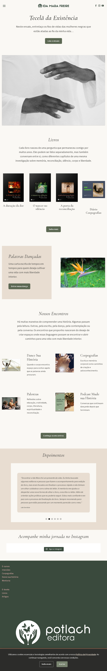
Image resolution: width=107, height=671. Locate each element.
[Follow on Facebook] (96, 6)
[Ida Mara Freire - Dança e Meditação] (53, 6)
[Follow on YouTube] (103, 6)
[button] (4, 6)
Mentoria (6, 580)
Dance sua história (10, 577)
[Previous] (16, 492)
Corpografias (8, 573)
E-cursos (6, 566)
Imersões (6, 569)
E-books (5, 589)
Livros (4, 593)
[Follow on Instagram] (99, 6)
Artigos (5, 596)
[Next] (91, 492)
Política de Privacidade (86, 654)
